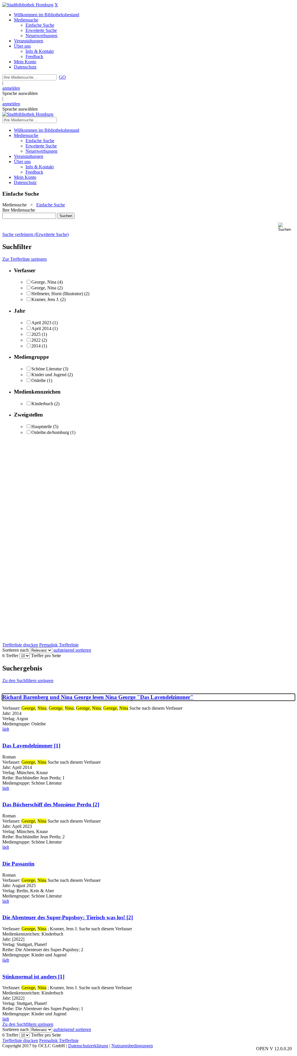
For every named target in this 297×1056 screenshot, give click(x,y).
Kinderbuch (42, 403)
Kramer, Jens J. (45, 299)
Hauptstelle (41, 426)
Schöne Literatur (46, 368)
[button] (286, 227)
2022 (36, 340)
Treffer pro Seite (46, 655)
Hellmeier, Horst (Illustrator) (57, 293)
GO (62, 77)
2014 (36, 345)
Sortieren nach (15, 650)
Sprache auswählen (20, 93)
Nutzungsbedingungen (132, 1045)
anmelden (11, 88)
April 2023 (41, 322)
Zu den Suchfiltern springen (27, 680)
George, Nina (43, 282)
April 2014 (41, 328)
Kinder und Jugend (48, 374)
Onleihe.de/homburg (50, 432)
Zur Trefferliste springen (24, 259)
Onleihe (38, 380)
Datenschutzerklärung (88, 1045)
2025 (36, 334)
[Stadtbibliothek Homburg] (27, 4)
